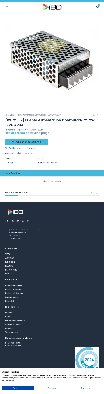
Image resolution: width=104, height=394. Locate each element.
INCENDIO (9, 266)
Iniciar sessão (15, 133)
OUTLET (8, 274)
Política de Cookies (13, 289)
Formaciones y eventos (15, 320)
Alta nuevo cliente (13, 324)
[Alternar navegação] (7, 7)
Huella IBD (9, 301)
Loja (12, 115)
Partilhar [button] (31, 148)
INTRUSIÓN (10, 262)
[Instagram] (18, 221)
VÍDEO (8, 254)
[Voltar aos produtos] (94, 115)
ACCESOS (9, 258)
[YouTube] (23, 221)
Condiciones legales (13, 285)
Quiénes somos (12, 297)
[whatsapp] (28, 221)
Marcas (8, 313)
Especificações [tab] (12, 173)
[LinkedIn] (13, 221)
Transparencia (11, 332)
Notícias (8, 316)
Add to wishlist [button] (15, 148)
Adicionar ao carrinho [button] (28, 142)
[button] (91, 193)
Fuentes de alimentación (48, 162)
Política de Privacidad (14, 293)
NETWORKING (11, 270)
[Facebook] (7, 221)
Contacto (9, 328)
